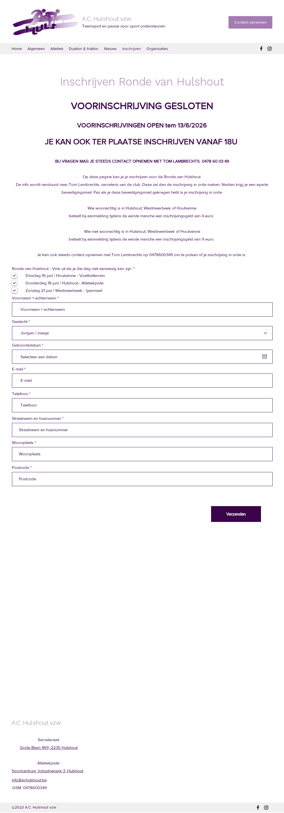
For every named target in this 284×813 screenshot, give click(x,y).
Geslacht (19, 321)
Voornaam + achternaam (34, 298)
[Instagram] (269, 48)
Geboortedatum (28, 345)
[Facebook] (261, 48)
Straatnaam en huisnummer (36, 418)
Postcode (20, 467)
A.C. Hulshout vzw (106, 18)
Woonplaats (23, 442)
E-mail (17, 369)
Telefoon (20, 394)
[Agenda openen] (264, 356)
